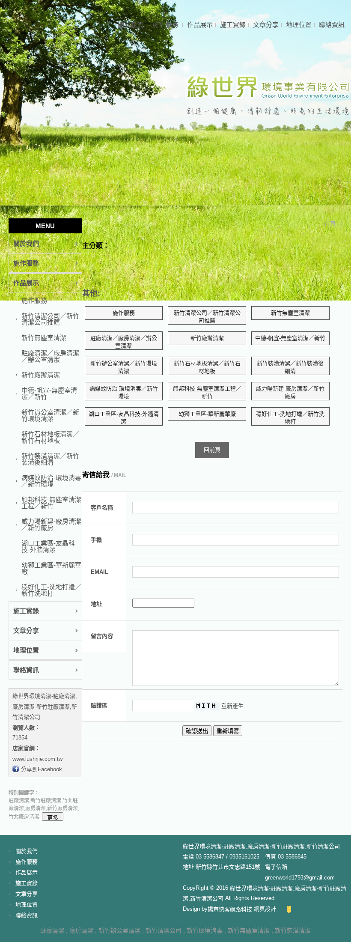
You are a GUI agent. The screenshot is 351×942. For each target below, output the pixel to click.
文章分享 (266, 24)
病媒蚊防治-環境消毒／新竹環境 (51, 481)
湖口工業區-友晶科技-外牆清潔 (48, 546)
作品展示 (200, 24)
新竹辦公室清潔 (119, 930)
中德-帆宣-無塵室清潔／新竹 (49, 393)
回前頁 (212, 450)
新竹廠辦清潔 (40, 375)
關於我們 (131, 24)
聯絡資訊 (332, 24)
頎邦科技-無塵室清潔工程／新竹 (51, 503)
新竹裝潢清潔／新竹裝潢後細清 (50, 459)
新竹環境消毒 (205, 930)
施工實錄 (233, 24)
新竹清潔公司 (163, 930)
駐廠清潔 (52, 930)
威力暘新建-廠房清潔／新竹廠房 (51, 524)
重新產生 (232, 706)
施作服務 (166, 24)
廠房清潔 (81, 930)
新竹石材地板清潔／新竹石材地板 (50, 437)
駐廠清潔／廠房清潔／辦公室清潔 (50, 356)
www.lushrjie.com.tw (37, 758)
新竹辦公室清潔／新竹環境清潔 (50, 415)
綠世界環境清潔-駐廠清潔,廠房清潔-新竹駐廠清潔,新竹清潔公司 (44, 706)
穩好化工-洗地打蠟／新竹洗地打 (51, 590)
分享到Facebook (41, 769)
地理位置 (299, 24)
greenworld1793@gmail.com (300, 877)
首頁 (330, 224)
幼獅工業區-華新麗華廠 (51, 568)
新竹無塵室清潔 (43, 337)
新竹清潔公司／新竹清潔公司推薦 (50, 319)
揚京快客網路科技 (230, 909)
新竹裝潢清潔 (293, 930)
